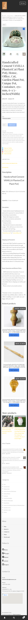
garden (3, 138)
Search (14, 617)
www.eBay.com (17, 233)
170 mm (10, 134)
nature (23, 140)
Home (5, 15)
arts (9, 135)
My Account (7, 537)
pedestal (4, 141)
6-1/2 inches (20, 134)
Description (5, 159)
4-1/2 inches (14, 134)
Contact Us (6, 531)
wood (3, 143)
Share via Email (7, 153)
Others (5, 512)
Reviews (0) (5, 167)
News (5, 534)
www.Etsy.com (6, 233)
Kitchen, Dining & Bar (8, 500)
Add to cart (12, 124)
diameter (16, 137)
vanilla (17, 141)
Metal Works (6, 502)
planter (7, 141)
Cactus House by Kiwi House (10, 491)
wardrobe (21, 141)
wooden (6, 143)
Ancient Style (7, 486)
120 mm (6, 134)
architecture (4, 135)
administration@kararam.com (9, 579)
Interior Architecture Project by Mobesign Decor (14, 505)
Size (3, 116)
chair (20, 135)
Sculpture (6, 495)
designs (12, 137)
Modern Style (6, 488)
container (4, 137)
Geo (5, 484)
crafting (8, 137)
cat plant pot (12, 135)
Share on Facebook (8, 149)
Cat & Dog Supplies (8, 498)
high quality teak (14, 138)
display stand (21, 137)
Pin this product (8, 151)
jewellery (9, 140)
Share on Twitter (8, 148)
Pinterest (6, 557)
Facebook (5, 560)
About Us (6, 529)
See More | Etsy (7, 507)
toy (14, 141)
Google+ (7, 553)
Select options (14, 334)
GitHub (6, 549)
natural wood (18, 140)
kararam (13, 140)
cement (17, 135)
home (6, 140)
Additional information (9, 163)
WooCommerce (17, 614)
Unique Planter (10, 15)
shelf (13, 141)
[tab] (14, 159)
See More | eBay (7, 509)
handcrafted (8, 138)
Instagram (6, 564)
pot (10, 141)
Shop (5, 526)
